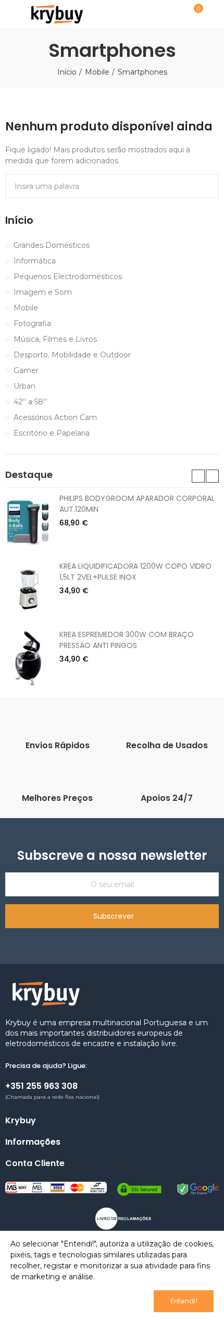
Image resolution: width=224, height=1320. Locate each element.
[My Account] (213, 14)
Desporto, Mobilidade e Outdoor (72, 354)
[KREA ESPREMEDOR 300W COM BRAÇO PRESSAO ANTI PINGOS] (28, 658)
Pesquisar (207, 186)
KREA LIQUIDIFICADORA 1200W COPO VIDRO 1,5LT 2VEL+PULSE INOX (135, 571)
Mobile (26, 308)
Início (19, 220)
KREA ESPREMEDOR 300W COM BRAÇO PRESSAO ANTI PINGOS (126, 640)
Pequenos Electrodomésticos (68, 276)
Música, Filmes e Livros (55, 339)
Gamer (26, 370)
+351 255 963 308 (41, 1086)
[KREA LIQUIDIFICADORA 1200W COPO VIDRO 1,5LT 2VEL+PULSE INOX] (28, 589)
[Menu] (10, 14)
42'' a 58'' (30, 401)
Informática (35, 261)
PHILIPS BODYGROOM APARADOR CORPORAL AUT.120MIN (137, 503)
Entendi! (183, 1301)
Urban (24, 386)
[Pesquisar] (168, 13)
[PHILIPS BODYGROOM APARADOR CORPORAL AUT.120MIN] (28, 521)
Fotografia (32, 323)
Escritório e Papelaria (52, 433)
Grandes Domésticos (52, 245)
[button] (198, 476)
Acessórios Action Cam (55, 417)
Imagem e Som (43, 292)
